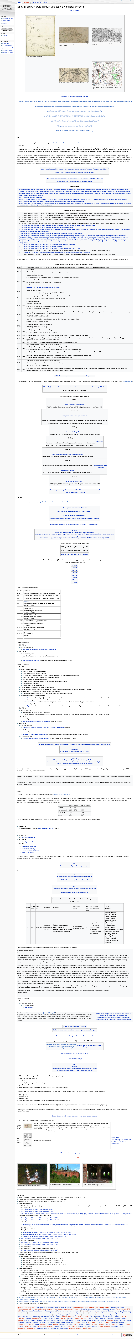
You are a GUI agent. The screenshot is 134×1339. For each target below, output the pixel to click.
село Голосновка (29, 698)
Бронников (79, 1313)
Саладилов (21, 1324)
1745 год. (74, 565)
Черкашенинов (30, 1328)
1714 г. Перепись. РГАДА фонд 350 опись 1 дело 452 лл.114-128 (40, 1220)
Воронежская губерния (117, 1307)
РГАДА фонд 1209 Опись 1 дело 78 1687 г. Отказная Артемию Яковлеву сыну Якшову (46, 227)
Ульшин (63, 1326)
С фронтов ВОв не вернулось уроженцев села (75, 1153)
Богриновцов (37, 1313)
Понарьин (35, 1322)
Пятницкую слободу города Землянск (35, 734)
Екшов (122, 1315)
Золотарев (35, 1316)
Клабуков (64, 1316)
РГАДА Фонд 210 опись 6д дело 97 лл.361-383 (37, 1211)
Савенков (121, 1322)
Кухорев (70, 1318)
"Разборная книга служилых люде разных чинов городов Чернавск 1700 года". (75, 518)
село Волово (27, 721)
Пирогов (103, 1320)
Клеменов (71, 1316)
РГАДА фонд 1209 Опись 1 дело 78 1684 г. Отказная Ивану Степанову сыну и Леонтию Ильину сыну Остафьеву (57, 225)
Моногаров (110, 1318)
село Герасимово (29, 706)
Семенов (36, 1324)
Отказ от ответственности (88, 1334)
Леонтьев (90, 1318)
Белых (25, 1313)
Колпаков (116, 1316)
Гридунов (63, 1315)
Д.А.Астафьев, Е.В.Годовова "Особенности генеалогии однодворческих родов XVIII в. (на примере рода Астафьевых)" (74, 106)
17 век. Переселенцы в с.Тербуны (74, 492)
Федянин (94, 1326)
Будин (86, 1313)
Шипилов (60, 1328)
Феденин (80, 1326)
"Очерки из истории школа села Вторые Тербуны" (74, 126)
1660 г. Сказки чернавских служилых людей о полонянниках (74, 172)
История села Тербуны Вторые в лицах (75, 96)
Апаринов (84, 1311)
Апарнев (90, 1311)
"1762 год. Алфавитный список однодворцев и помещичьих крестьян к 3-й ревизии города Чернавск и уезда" (75, 744)
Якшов (89, 1328)
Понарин (28, 1322)
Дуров (117, 1315)
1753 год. (74, 572)
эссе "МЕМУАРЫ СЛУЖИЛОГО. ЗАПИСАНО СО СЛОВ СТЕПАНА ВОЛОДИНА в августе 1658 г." (74, 116)
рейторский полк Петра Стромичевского (75, 416)
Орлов (71, 1320)
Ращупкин (84, 1322)
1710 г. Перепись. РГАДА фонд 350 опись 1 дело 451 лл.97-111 (39, 1218)
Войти (130, 0)
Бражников (72, 1313)
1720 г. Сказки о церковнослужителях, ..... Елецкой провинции (74, 376)
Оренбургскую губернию (29, 842)
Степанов (80, 1324)
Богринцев (46, 1313)
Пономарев (42, 1322)
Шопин (66, 1328)
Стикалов (100, 1324)
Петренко (97, 1320)
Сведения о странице (7, 52)
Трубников (33, 1326)
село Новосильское (30, 702)
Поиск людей (74, 10)
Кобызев (92, 1316)
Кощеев (45, 1318)
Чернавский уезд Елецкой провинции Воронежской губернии (91, 1307)
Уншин (68, 1326)
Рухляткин (106, 1322)
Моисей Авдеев (47, 649)
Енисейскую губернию (29, 846)
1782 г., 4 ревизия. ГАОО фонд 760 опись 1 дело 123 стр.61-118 (39, 1238)
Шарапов (46, 1328)
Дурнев (112, 1315)
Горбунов (49, 1315)
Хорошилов (114, 1326)
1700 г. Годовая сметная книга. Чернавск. (75, 508)
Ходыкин (107, 1326)
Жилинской (21, 1316)
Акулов (59, 1311)
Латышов (83, 1318)
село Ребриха (29, 1007)
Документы (5, 38)
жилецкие (75, 143)
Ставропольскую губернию (30, 850)
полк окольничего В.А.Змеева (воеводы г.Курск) (67, 454)
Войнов (98, 1313)
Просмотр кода (37, 2)
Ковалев (98, 1316)
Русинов (99, 1322)
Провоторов (69, 1322)
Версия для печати (7, 48)
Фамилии (4, 35)
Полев (116, 1320)
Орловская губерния (109, 1309)
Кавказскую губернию (28, 837)
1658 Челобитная (30, 197)
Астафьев (104, 1311)
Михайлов (103, 1318)
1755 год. (74, 577)
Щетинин (72, 1328)
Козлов (105, 1316)
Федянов (100, 1326)
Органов (65, 1320)
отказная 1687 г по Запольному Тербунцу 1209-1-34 (43, 287)
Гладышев (27, 1315)
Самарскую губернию (28, 848)
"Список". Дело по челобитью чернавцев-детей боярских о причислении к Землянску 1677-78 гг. (74, 387)
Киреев (58, 1316)
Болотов (52, 1313)
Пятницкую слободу (29, 727)
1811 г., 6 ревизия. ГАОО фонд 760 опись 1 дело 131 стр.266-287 (40, 1242)
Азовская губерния (65, 1307)
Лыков (96, 1318)
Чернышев (39, 1328)
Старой (74, 1324)
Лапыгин (76, 1318)
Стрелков (127, 1324)
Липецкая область (50, 1311)
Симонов (49, 1324)
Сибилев (43, 1324)
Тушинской (56, 1326)
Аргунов (97, 1311)
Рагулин (77, 1322)
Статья (19, 2)
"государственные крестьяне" (62, 794)
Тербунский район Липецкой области (33, 1311)
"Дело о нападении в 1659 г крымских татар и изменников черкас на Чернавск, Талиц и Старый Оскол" (75, 169)
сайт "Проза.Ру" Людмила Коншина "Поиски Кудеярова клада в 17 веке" (74, 121)
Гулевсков (85, 1315)
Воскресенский (126, 1313)
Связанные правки (7, 45)
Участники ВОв (74, 1158)
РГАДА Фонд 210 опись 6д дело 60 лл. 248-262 (37, 1209)
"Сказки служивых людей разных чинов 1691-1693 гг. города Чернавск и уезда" (75, 490)
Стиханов (114, 1324)
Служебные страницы (7, 47)
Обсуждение (27, 2)
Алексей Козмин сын (41, 721)
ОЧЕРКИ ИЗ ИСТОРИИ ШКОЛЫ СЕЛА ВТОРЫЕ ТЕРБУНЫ (74, 131)
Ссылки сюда (5, 43)
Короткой (28, 1318)
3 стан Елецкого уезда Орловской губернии (66, 1309)
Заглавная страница (7, 18)
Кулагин (56, 1318)
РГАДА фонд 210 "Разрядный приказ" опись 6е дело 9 (74, 181)
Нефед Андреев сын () (51, 727)
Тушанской (40, 1326)
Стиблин (93, 1324)
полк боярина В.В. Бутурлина (74, 404)
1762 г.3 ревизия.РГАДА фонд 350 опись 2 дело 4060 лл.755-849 (74, 749)
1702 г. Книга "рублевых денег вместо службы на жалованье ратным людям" (74, 524)
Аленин (72, 1311)
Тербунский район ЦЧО (123, 1309)
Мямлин (26, 1320)
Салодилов (29, 1324)
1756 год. (74, 580)
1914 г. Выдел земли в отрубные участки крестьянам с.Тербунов (74, 1030)
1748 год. (74, 567)
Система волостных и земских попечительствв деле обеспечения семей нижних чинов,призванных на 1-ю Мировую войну (61, 1046)
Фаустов (74, 1326)
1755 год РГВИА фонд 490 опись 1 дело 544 (74, 554)
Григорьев (56, 1315)
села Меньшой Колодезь (30, 649)
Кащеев (52, 1316)
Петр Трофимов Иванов (45, 828)
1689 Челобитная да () (51, 201)
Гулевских (78, 1315)
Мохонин (20, 1320)
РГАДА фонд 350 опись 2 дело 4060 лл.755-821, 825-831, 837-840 (47, 1232)
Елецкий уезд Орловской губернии (91, 1309)
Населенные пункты (7, 37)
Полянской (21, 1322)
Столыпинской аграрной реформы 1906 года (40, 1013)
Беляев (30, 1313)
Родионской (91, 1322)
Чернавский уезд (29, 1307)
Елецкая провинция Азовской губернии (47, 1307)
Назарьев (39, 1320)
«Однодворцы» (126, 381)
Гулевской (93, 1315)
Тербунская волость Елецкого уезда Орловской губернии (35, 1309)
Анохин (78, 1311)
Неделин (46, 1320)
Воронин (110, 1313)
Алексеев (65, 1311)
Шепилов (53, 1328)
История (45, 2)
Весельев (92, 1313)
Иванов (46, 1316)
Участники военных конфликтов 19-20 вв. (74, 1053)
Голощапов (42, 1315)
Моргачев (117, 1318)
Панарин (83, 1320)
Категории (20, 1307)
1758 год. (74, 582)
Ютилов (78, 1328)
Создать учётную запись (122, 0)
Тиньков (20, 1326)
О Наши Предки (75, 1334)
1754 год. (74, 575)
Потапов (62, 1322)
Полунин (122, 1320)
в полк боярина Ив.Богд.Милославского (74, 432)
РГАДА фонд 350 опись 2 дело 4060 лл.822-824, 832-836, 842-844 (49, 1234)
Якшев (84, 1328)
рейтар (26, 601)
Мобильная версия (110, 1334)
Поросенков (50, 1322)
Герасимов (34, 1315)
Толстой (26, 1326)
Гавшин (20, 1315)
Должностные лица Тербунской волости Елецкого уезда (74, 1036)
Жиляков (28, 1316)
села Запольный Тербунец (31, 660)
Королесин (21, 1318)
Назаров (33, 1320)
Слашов (55, 1324)
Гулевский (70, 1315)
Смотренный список (67, 470)
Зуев (41, 1316)
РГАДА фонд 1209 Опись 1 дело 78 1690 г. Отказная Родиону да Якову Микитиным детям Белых (49, 248)
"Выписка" (99, 441)
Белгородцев (127, 1311)
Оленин (59, 1320)
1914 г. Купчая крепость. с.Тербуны (74, 1026)
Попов (57, 1322)
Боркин (65, 1313)
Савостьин (114, 1322)
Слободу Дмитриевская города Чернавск (36, 738)
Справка (4, 22)
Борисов (59, 1313)
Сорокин (68, 1324)
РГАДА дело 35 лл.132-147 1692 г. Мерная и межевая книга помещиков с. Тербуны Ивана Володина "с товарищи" (55, 252)
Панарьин (90, 1320)
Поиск (2, 26)
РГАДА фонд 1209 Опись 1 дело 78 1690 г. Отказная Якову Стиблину (40, 246)
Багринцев (111, 1311)
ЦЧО (19, 1311)
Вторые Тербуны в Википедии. (28, 1299)
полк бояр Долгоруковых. (74, 481)
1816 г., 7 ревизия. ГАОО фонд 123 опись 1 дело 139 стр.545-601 (40, 1244)
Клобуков (85, 1316)
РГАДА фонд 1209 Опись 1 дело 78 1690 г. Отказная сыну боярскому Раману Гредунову (47, 244)
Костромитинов (36, 1318)
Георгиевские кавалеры (74, 1058)
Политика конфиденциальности (60, 1334)
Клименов (79, 1316)
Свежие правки (6, 20)
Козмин (110, 1316)
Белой (20, 1313)
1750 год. (74, 570)
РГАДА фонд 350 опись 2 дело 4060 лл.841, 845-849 (44, 1236)
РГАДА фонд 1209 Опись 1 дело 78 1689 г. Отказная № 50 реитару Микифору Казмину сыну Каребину (51, 233)
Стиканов (107, 1324)
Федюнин (87, 1326)
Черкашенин (21, 1328)
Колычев (123, 1316)
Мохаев (124, 1318)
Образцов (53, 1320)
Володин (104, 1313)
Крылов (51, 1318)
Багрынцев (119, 1311)
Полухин (128, 1320)
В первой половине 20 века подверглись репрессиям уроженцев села (74, 1116)
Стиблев (87, 1324)
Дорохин (105, 1315)
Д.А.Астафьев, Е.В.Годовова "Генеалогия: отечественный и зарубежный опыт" (74, 111)
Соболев (62, 1324)
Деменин (99, 1315)
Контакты (4, 23)
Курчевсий (64, 1318)
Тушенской (48, 1326)
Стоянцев (120, 1324)
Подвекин (110, 1320)
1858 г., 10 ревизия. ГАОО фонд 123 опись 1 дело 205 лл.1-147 (39, 1250)
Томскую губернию (28, 852)
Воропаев (117, 1313)
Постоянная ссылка (7, 50)
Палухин (77, 1320)
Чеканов (121, 1326)
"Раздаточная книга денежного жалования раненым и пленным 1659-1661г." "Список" (75, 179)
